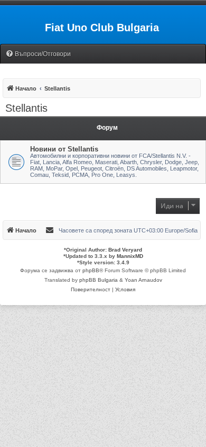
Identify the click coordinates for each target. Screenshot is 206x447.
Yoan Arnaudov (143, 280)
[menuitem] (38, 54)
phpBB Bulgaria (98, 280)
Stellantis (26, 108)
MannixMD (130, 256)
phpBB (90, 270)
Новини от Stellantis (64, 149)
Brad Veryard (125, 250)
